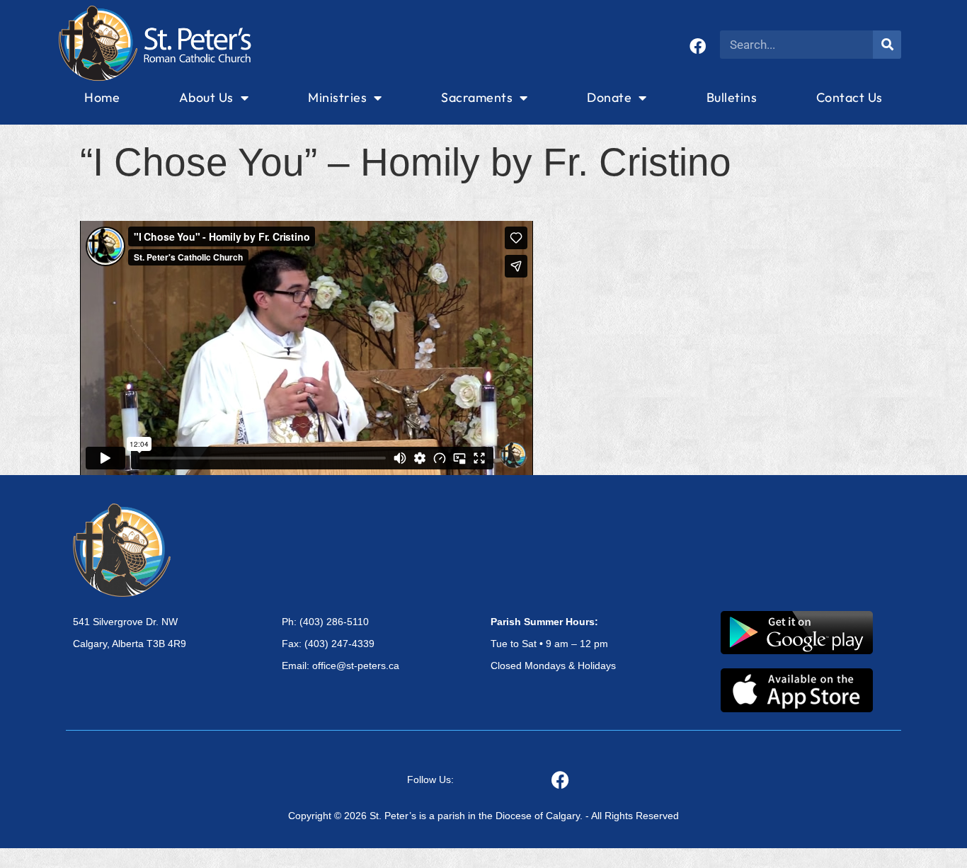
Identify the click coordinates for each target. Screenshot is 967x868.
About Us (206, 97)
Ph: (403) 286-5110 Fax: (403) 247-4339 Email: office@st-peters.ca (340, 643)
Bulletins (731, 97)
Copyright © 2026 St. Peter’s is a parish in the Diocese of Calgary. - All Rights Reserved (483, 815)
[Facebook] (698, 46)
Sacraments (477, 97)
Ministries (337, 97)
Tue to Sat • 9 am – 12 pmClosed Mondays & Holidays (553, 643)
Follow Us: (430, 779)
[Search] (887, 44)
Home (102, 97)
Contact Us (849, 97)
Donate (609, 97)
